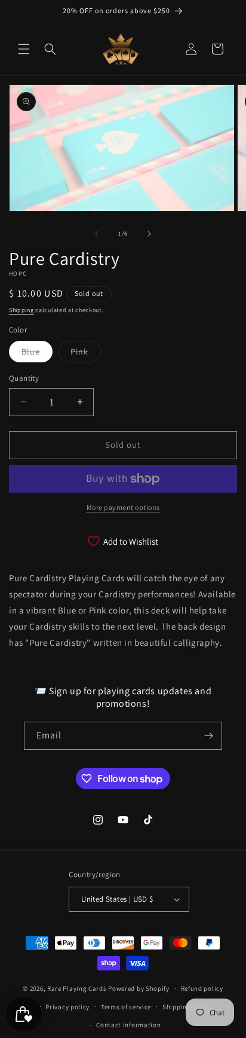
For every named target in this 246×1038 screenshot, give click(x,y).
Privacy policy (67, 1007)
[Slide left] (97, 234)
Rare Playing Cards (77, 988)
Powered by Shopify (139, 988)
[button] (24, 49)
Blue (37, 354)
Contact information (128, 1025)
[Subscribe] (208, 736)
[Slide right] (149, 234)
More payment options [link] (123, 507)
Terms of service (126, 1007)
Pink (85, 354)
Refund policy (202, 988)
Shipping (21, 310)
